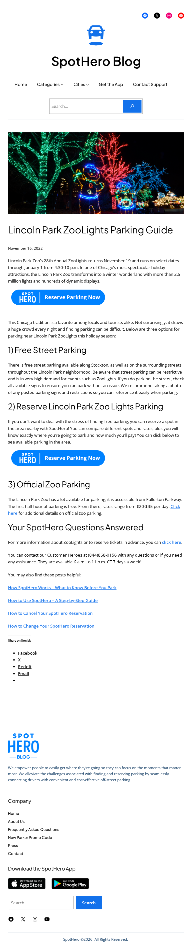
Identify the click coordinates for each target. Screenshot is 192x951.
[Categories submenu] (62, 84)
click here (171, 542)
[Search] (132, 106)
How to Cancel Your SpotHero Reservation (50, 613)
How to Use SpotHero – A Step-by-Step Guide (53, 600)
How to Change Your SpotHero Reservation (51, 626)
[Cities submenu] (87, 84)
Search (89, 903)
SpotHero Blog (96, 61)
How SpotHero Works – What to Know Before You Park (62, 587)
